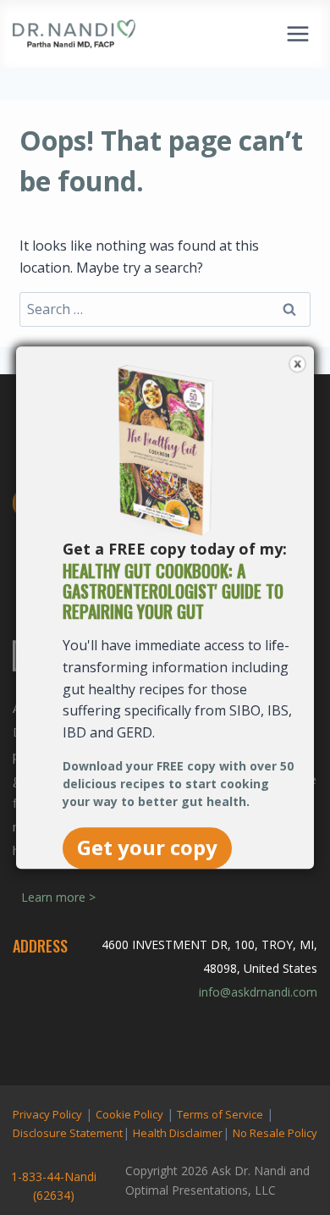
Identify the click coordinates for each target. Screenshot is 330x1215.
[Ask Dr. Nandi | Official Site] (74, 33)
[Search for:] (165, 309)
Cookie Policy (129, 1114)
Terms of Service (220, 1114)
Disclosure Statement (68, 1132)
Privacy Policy (47, 1114)
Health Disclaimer (178, 1132)
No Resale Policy (275, 1132)
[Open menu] (297, 33)
